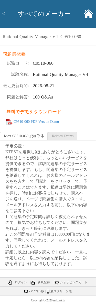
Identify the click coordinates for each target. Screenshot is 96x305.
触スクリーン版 (61, 291)
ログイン (21, 282)
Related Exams (62, 136)
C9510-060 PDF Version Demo (36, 122)
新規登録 (44, 282)
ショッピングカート (74, 282)
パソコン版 (36, 291)
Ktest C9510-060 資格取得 (24, 136)
